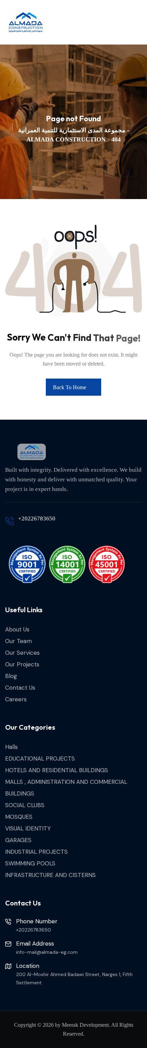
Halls (11, 747)
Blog (11, 676)
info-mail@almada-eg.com (47, 952)
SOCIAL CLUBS (24, 805)
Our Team (18, 641)
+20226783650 (36, 518)
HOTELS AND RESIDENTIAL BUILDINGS (56, 770)
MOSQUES (18, 817)
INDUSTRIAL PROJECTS (36, 851)
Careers (16, 699)
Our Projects (22, 664)
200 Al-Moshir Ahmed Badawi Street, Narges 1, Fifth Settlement (74, 978)
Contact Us (20, 687)
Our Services (22, 652)
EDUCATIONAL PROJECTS (40, 758)
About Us (17, 629)
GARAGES (18, 840)
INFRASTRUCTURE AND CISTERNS (50, 875)
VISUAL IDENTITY (28, 828)
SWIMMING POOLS (30, 863)
